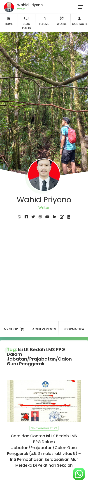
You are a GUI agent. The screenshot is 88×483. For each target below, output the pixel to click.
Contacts (80, 24)
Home (9, 24)
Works (62, 24)
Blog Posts (26, 26)
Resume (44, 24)
